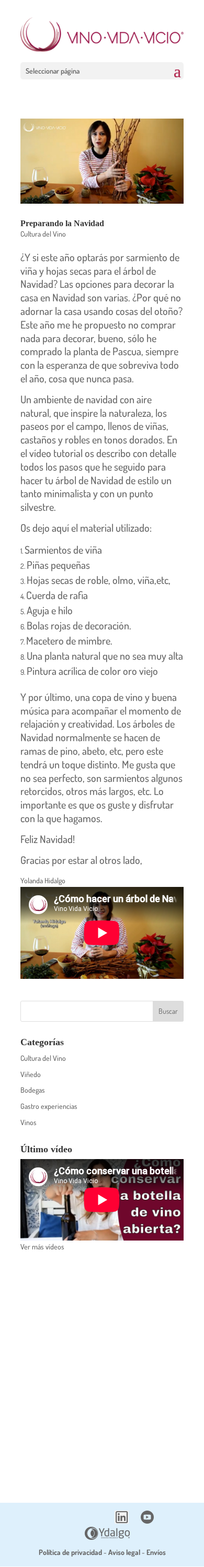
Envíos (156, 1552)
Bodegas (32, 1089)
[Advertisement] (102, 1370)
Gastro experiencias (48, 1106)
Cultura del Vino (43, 233)
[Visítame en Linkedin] (122, 1520)
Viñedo (30, 1074)
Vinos (28, 1122)
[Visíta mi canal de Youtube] (147, 1520)
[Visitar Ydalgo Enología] (107, 1537)
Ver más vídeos (42, 1246)
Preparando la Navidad (62, 223)
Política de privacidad (70, 1552)
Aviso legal (124, 1552)
